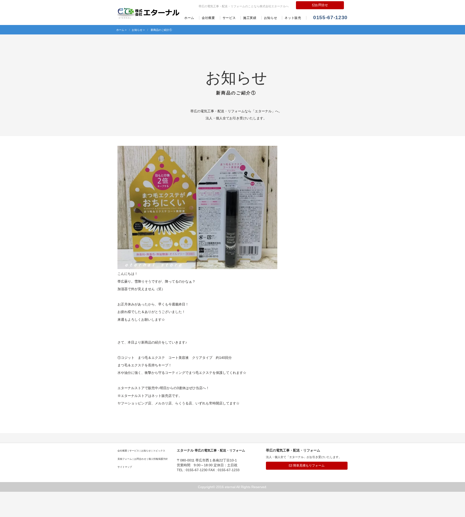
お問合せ (321, 5)
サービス (229, 18)
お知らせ (270, 18)
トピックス (159, 450)
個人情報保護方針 (158, 459)
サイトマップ (124, 467)
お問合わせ (140, 459)
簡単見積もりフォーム (308, 465)
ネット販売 (293, 18)
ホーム (189, 18)
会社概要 (208, 18)
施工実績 (249, 18)
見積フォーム (124, 459)
